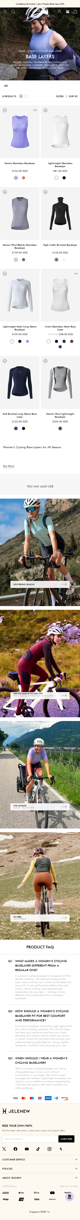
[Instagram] (49, 1149)
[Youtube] (27, 1149)
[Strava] (61, 1149)
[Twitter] (4, 1149)
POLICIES (7, 1168)
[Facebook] (15, 1149)
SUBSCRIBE (66, 1139)
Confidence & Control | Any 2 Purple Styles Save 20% (40, 4)
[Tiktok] (38, 1149)
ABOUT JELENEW (11, 1177)
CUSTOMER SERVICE (13, 1159)
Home (21, 51)
